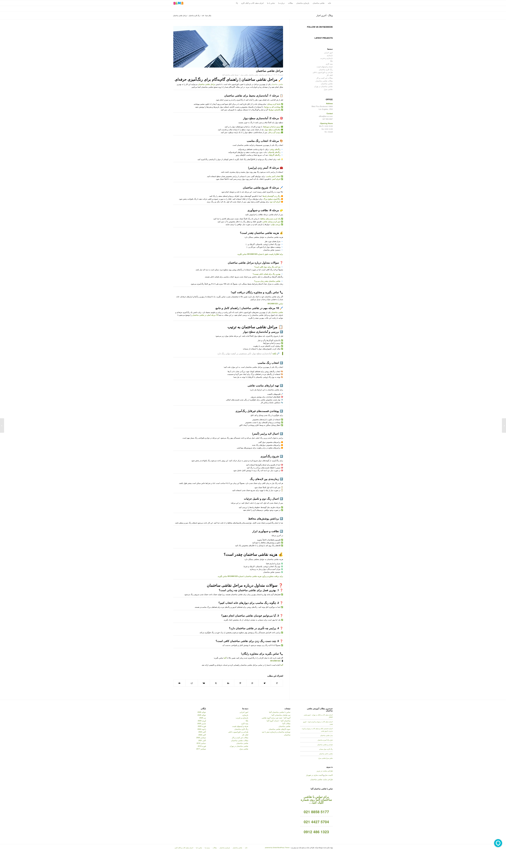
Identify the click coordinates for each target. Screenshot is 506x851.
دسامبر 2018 (201, 743)
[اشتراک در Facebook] (277, 683)
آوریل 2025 (202, 720)
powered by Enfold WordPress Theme (277, 847)
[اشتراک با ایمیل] (179, 683)
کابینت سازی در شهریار (314, 775)
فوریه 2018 (202, 746)
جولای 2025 (202, 715)
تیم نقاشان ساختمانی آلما (281, 715)
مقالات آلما (286, 723)
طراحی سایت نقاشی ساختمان (321, 779)
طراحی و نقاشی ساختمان (325, 745)
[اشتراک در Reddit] (192, 683)
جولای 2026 (202, 712)
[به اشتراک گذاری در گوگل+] (252, 683)
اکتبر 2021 (202, 740)
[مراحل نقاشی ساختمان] (228, 47)
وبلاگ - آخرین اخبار (324, 15)
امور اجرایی (328, 52)
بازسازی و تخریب (326, 58)
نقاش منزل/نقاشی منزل (325, 758)
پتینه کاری (329, 64)
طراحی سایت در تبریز (325, 771)
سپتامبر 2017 (201, 749)
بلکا (331, 61)
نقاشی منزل (244, 75)
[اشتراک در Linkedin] (228, 683)
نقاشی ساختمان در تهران (323, 86)
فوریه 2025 (202, 726)
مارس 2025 (201, 723)
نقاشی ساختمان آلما (228, 75)
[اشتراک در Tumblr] (216, 683)
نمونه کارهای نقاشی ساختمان (279, 729)
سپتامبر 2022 (201, 737)
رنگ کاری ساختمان (194, 15)
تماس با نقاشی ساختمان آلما (279, 712)
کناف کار (330, 75)
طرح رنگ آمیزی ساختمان (325, 740)
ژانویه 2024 (202, 729)
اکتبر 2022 (202, 734)
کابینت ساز (329, 775)
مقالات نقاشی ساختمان (324, 81)
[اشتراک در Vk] (204, 683)
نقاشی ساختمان (253, 75)
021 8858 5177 (316, 811)
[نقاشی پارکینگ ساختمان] (504, 425)
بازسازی (330, 55)
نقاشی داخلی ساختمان (326, 754)
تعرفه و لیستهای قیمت (325, 66)
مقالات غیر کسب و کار (324, 78)
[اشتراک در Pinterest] (240, 683)
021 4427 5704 (316, 821)
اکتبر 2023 (202, 732)
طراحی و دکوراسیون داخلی (323, 72)
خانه (203, 15)
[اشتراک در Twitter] (265, 683)
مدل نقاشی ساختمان (326, 735)
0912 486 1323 (316, 831)
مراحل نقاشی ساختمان (269, 71)
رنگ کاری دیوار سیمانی (326, 749)
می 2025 (202, 717)
